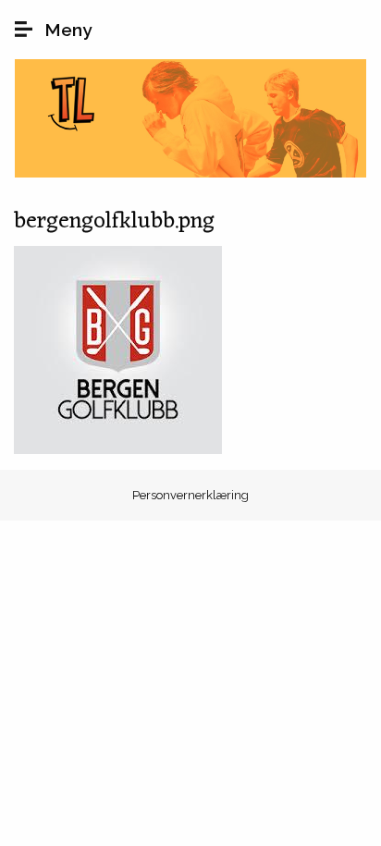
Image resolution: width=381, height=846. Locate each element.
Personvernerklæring (190, 495)
